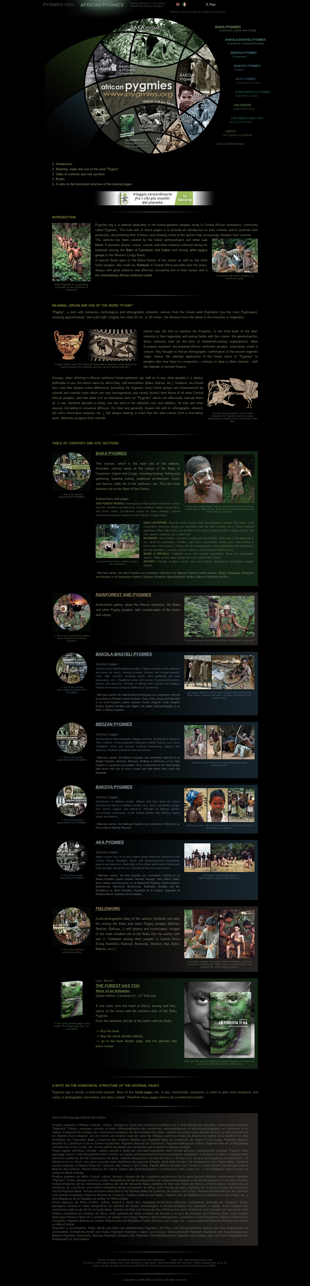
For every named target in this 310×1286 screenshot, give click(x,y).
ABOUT (230, 131)
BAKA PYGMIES (228, 27)
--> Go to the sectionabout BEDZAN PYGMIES (71, 758)
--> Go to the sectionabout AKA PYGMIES (72, 876)
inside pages (144, 1092)
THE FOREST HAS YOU (247, 118)
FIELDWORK (242, 105)
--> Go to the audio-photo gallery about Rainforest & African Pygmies (72, 638)
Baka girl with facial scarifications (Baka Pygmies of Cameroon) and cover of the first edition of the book (219, 1062)
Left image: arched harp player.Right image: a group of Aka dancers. (219, 876)
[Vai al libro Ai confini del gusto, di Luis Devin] (155, 204)
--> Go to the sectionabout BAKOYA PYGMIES (71, 821)
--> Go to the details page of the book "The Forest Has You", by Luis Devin (72, 1026)
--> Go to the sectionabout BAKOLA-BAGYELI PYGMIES (71, 690)
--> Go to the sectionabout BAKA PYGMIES (72, 495)
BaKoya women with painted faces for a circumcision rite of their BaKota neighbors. (219, 826)
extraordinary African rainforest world (126, 275)
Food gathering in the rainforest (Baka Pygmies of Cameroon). (219, 640)
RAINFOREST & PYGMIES (253, 92)
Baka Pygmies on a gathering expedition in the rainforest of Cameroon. (71, 287)
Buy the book (110, 1031)
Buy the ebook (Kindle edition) (122, 1036)
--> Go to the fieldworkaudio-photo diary (71, 950)
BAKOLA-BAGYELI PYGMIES (245, 39)
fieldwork (143, 265)
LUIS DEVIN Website (230, 144)
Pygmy (58, 312)
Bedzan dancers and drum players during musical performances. (219, 764)
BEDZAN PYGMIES (244, 53)
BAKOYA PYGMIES (247, 66)
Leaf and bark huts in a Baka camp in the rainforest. (117, 562)
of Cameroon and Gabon (148, 250)
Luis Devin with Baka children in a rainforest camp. (235, 277)
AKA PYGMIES (245, 79)
